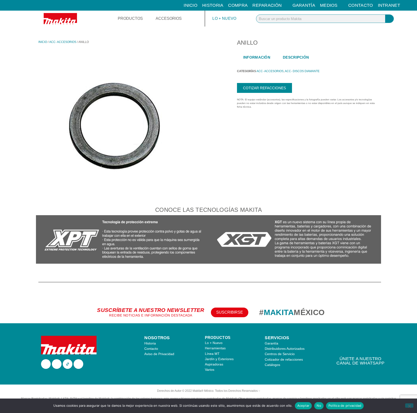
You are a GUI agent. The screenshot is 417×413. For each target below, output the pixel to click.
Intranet (389, 5)
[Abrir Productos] (146, 18)
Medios (329, 5)
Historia (212, 5)
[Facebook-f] (46, 364)
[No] (409, 405)
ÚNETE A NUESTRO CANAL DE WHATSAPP (360, 360)
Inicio (190, 5)
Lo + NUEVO (224, 18)
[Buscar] (389, 19)
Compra (238, 5)
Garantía (303, 5)
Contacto (360, 5)
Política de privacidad (344, 405)
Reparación (267, 5)
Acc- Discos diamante (302, 71)
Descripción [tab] (296, 57)
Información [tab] (256, 57)
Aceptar (303, 405)
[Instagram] (57, 364)
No (319, 405)
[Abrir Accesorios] (185, 18)
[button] (40, 240)
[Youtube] (78, 364)
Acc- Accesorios (62, 42)
